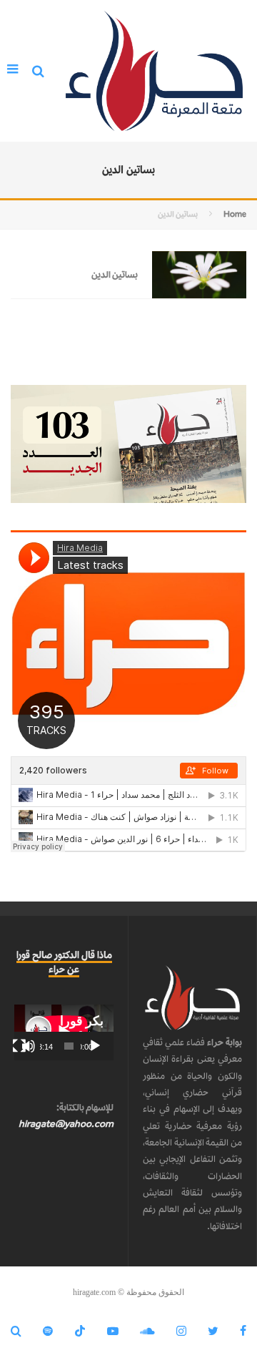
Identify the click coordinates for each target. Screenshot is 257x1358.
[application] (64, 1032)
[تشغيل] (95, 1046)
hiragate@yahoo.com (66, 1124)
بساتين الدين (114, 274)
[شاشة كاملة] (19, 1046)
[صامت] (28, 1046)
